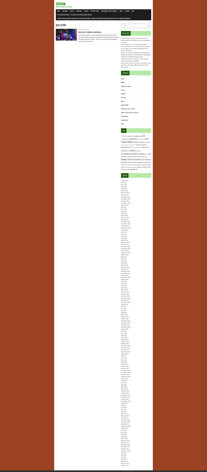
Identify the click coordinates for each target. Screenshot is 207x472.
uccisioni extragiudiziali (129, 169)
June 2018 (124, 383)
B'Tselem (143, 139)
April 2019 (124, 362)
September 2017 (126, 401)
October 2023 (125, 250)
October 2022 (125, 275)
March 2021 (124, 314)
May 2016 (124, 434)
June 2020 (124, 333)
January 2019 (125, 368)
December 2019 (125, 345)
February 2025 (125, 217)
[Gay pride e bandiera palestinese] (66, 39)
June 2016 (124, 432)
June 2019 (124, 358)
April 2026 (124, 188)
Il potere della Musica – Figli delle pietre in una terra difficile (74, 15)
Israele (123, 156)
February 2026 (125, 193)
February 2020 (125, 341)
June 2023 (124, 259)
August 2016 (124, 428)
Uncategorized (124, 120)
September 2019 (126, 352)
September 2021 (126, 302)
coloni (135, 142)
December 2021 (125, 296)
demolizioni (125, 147)
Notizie (72, 11)
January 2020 (125, 343)
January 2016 (125, 442)
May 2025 (124, 211)
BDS (147, 139)
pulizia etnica (141, 165)
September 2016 (126, 426)
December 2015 (125, 445)
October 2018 (125, 374)
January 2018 (125, 393)
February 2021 (125, 317)
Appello (123, 82)
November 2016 (125, 422)
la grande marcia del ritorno (134, 157)
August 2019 (124, 354)
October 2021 (125, 300)
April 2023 (124, 263)
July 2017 (123, 405)
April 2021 (124, 312)
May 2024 (124, 236)
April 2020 (124, 337)
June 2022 (124, 284)
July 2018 (123, 380)
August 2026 (124, 180)
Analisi (86, 11)
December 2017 (125, 395)
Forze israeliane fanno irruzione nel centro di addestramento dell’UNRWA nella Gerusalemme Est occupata (136, 40)
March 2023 (124, 265)
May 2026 (124, 186)
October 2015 (125, 449)
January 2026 (125, 195)
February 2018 (125, 391)
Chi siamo (65, 11)
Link (133, 11)
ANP (143, 136)
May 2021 (124, 310)
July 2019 (123, 356)
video (122, 124)
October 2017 (125, 399)
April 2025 (124, 213)
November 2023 (125, 248)
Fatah (128, 151)
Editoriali (79, 11)
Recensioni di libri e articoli (109, 11)
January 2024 (125, 244)
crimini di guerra (140, 145)
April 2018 (124, 387)
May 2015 (124, 457)
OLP (126, 165)
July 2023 (123, 257)
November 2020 (125, 323)
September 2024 (126, 228)
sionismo (123, 167)
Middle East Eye (128, 159)
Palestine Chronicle (131, 165)
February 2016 (125, 440)
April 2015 (124, 459)
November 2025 (125, 199)
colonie (141, 142)
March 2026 (124, 191)
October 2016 (125, 424)
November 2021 (125, 298)
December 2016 (125, 420)
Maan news (146, 156)
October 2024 (125, 226)
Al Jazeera (137, 136)
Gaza (132, 150)
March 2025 (124, 215)
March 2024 (124, 240)
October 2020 (125, 325)
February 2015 (125, 463)
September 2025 (126, 203)
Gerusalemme (126, 154)
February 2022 (125, 292)
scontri (148, 165)
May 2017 (124, 409)
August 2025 (124, 205)
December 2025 (125, 197)
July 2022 (123, 281)
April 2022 (124, 288)
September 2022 (126, 277)
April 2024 (124, 238)
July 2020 (123, 331)
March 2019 (124, 364)
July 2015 (123, 453)
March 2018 (124, 389)
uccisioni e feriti (146, 167)
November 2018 (125, 372)
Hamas (142, 154)
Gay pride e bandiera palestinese (89, 31)
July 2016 (123, 430)
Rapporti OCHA (95, 11)
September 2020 (126, 327)
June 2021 (124, 308)
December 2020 (125, 321)
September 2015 (126, 451)
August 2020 (124, 329)
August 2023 (124, 255)
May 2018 (124, 385)
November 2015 (125, 447)
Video (121, 11)
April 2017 (124, 411)
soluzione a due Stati (131, 167)
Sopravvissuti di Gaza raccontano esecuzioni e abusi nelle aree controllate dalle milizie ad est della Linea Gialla (136, 65)
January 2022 (125, 294)
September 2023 (126, 253)
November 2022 (125, 273)
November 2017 (125, 397)
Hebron (146, 154)
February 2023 (125, 267)
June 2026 (124, 184)
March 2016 (124, 438)
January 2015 (125, 465)
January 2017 (125, 418)
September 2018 (126, 376)
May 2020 (124, 335)
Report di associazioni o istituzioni (129, 113)
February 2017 (125, 416)
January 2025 (125, 219)
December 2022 (125, 271)
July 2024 (123, 232)
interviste (123, 97)
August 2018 (124, 378)
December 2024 (125, 222)
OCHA (123, 165)
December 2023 (125, 246)
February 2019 (125, 366)
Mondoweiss (125, 162)
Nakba (132, 162)
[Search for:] (135, 25)
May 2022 (124, 286)
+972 (122, 136)
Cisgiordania (127, 141)
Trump (139, 167)
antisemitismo (125, 139)
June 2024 (124, 234)
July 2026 (123, 182)
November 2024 (125, 224)
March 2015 (124, 461)
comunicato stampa (126, 86)
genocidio (138, 151)
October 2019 (125, 350)
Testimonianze (124, 116)
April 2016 (124, 436)
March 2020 (124, 339)
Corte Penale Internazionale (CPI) (128, 145)
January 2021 (125, 319)
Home (58, 11)
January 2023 (125, 269)
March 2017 (124, 414)
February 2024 (125, 242)
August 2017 (124, 403)
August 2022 (124, 279)
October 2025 (125, 201)
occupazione (147, 162)
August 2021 (124, 304)
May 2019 (124, 360)
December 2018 (125, 370)
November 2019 (125, 347)
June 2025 (124, 209)
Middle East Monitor (143, 159)
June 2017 (124, 407)
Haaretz (135, 154)
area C (139, 139)
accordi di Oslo (129, 136)
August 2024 (124, 230)
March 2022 (124, 290)
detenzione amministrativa (136, 147)
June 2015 (124, 455)
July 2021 (123, 306)
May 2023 (124, 261)
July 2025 (123, 207)
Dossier (127, 11)
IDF (149, 154)
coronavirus (147, 142)
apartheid (133, 139)
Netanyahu (138, 162)
